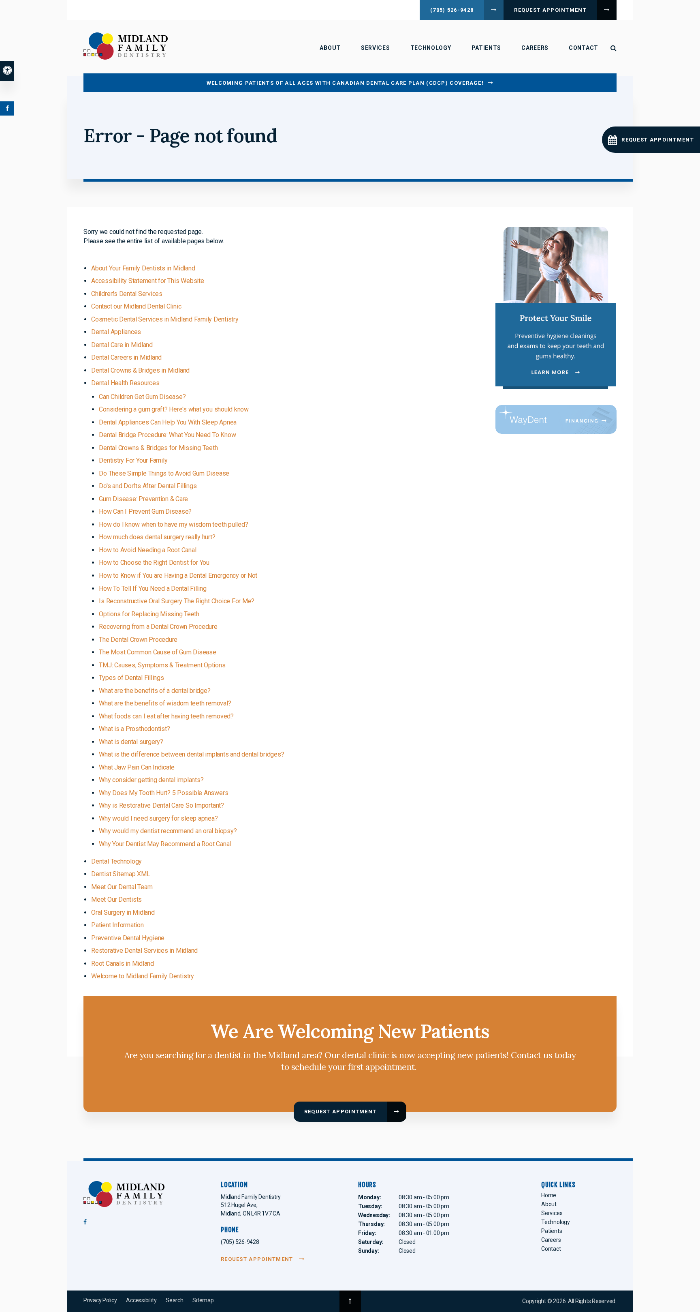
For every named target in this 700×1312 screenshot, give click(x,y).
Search (175, 1300)
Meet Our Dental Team (121, 887)
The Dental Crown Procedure (138, 639)
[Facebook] (85, 1224)
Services (375, 48)
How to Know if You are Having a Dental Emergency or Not (178, 575)
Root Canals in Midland (122, 963)
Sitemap (202, 1300)
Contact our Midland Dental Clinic (136, 306)
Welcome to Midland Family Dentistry (142, 976)
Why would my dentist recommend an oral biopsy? (168, 831)
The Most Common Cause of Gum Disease (157, 652)
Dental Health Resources (125, 383)
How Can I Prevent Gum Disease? (145, 511)
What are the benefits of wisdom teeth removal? (165, 703)
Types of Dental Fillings (131, 678)
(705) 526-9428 (452, 10)
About (330, 48)
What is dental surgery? (131, 742)
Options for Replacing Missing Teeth (149, 614)
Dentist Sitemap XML (120, 874)
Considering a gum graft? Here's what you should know (174, 409)
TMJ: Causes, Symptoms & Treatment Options (162, 665)
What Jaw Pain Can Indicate (137, 767)
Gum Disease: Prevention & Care (143, 499)
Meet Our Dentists (116, 899)
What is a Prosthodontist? (134, 729)
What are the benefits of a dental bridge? (154, 691)
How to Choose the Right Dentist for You (154, 562)
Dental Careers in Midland (126, 357)
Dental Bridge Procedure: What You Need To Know (167, 435)
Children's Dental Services (126, 294)
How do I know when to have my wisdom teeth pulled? (173, 524)
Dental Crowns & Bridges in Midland (140, 370)
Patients (487, 48)
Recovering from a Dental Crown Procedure (158, 626)
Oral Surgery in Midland (122, 912)
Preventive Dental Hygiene (127, 938)
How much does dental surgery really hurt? (157, 537)
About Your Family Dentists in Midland (143, 268)
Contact (583, 48)
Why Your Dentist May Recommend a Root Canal (165, 844)
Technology (430, 48)
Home (548, 1195)
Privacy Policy (100, 1300)
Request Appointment (550, 10)
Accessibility (141, 1300)
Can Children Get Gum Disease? (142, 397)
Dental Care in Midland (122, 345)
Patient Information (117, 925)
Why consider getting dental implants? (151, 780)
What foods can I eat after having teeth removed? (166, 716)
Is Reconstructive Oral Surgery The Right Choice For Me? (176, 601)
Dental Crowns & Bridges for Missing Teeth (158, 448)
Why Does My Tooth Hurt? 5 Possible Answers (163, 793)
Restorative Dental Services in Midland (144, 950)
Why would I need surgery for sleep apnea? (158, 818)
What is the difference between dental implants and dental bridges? (191, 754)
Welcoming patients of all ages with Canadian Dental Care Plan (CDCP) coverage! (345, 83)
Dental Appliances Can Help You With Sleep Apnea (168, 422)
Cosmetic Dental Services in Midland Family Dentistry (165, 319)
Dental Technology (116, 861)
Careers (534, 48)
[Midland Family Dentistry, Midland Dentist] (123, 1195)
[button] (651, 139)
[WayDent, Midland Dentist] (556, 419)
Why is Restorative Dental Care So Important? (161, 805)
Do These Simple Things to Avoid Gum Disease (164, 473)
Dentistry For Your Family (133, 460)
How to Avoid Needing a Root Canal (147, 550)
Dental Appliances (116, 332)
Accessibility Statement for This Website (147, 281)
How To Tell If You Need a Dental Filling (152, 588)
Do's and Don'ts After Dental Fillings (147, 486)
